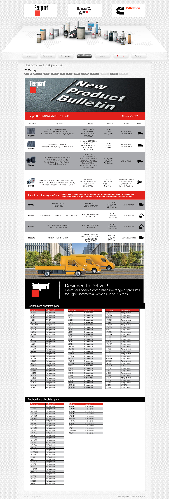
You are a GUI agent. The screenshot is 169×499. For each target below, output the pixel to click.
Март (46, 74)
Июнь (69, 74)
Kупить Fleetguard (84, 55)
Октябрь (105, 74)
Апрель (55, 74)
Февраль (37, 74)
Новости (120, 56)
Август (85, 74)
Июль (77, 74)
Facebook (134, 497)
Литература (66, 56)
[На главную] (40, 10)
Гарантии (30, 56)
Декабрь (123, 74)
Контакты (139, 56)
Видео (102, 56)
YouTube (121, 497)
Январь (28, 74)
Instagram (141, 497)
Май (62, 74)
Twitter (127, 497)
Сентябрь (94, 74)
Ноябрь (114, 74)
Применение (48, 56)
